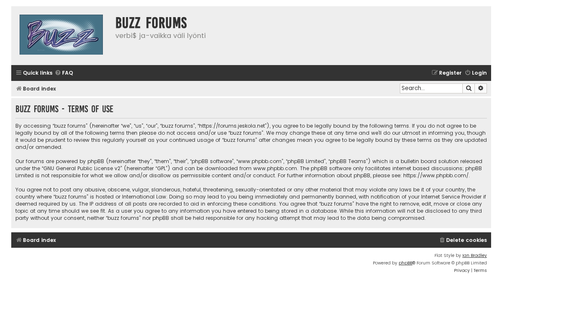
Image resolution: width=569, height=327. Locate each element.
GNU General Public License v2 (81, 168)
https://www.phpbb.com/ (436, 175)
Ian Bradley (474, 255)
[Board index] (61, 35)
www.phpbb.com (275, 168)
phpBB (405, 263)
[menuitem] (64, 73)
